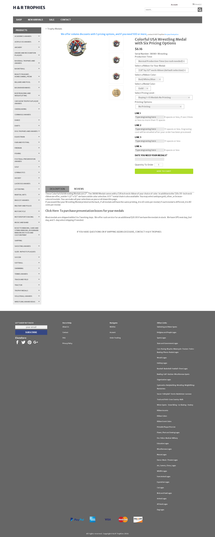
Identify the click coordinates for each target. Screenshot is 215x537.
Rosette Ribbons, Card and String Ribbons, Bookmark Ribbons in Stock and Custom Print (26, 231)
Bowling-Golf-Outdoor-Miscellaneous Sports (173, 374)
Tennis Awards (21, 274)
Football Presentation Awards (25, 160)
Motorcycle (20, 211)
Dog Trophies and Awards (26, 131)
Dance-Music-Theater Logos (167, 460)
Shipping (18, 241)
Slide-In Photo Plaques (25, 252)
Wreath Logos (162, 358)
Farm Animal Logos (163, 477)
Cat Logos (160, 488)
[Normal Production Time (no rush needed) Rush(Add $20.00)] (161, 61)
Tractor (18, 285)
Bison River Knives (22, 88)
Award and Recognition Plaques (25, 54)
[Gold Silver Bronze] (143, 88)
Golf (17, 167)
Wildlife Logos (162, 471)
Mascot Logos (161, 455)
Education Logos (163, 443)
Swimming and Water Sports (167, 327)
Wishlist (112, 327)
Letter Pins (19, 189)
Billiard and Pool (22, 82)
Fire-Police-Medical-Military (167, 438)
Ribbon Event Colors (164, 421)
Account (174, 5)
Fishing (18, 153)
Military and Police (23, 206)
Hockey (18, 178)
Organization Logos (164, 380)
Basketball (20, 69)
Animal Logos (161, 499)
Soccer (18, 257)
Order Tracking (115, 338)
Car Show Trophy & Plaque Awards (26, 102)
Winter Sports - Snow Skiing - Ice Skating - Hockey (175, 405)
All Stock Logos (162, 504)
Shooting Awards (23, 246)
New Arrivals (35, 19)
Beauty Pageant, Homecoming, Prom (23, 75)
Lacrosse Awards (22, 184)
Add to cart (164, 171)
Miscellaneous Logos (164, 449)
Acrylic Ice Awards (23, 42)
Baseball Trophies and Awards (25, 62)
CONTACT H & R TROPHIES (148, 231)
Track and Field (21, 279)
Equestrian (20, 137)
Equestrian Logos (163, 482)
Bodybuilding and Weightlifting (23, 94)
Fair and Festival (22, 142)
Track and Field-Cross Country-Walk (170, 399)
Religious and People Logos (166, 332)
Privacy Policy (67, 343)
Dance (17, 120)
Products (21, 30)
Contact (66, 19)
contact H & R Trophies (155, 34)
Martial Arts (20, 195)
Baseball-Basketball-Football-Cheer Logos (172, 369)
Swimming (19, 268)
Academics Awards (23, 36)
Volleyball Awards (23, 296)
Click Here (52, 211)
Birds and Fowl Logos (164, 493)
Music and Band (22, 222)
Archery (18, 47)
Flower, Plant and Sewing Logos (168, 433)
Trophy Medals (21, 291)
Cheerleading (20, 109)
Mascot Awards (22, 200)
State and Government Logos (167, 343)
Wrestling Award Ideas (25, 302)
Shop (19, 19)
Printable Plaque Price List (166, 427)
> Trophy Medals (53, 28)
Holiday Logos (162, 363)
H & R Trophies (29, 7)
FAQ (64, 338)
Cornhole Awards (23, 115)
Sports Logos (161, 338)
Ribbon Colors (162, 416)
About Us (65, 327)
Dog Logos (160, 510)
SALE (51, 19)
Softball (19, 263)
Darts (17, 126)
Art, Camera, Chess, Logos (166, 466)
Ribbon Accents (162, 410)
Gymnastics (20, 172)
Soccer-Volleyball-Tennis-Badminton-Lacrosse (174, 394)
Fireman (18, 148)
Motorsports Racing (24, 217)
